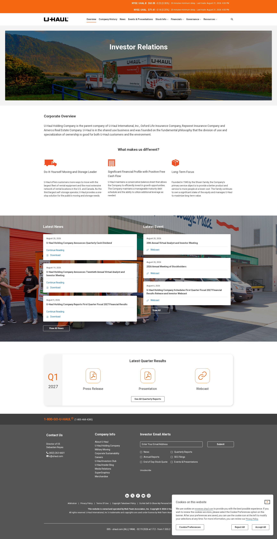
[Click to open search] (231, 19)
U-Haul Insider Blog (108, 465)
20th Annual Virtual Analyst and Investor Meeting (172, 243)
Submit (220, 444)
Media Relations (107, 469)
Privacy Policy (252, 519)
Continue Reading (55, 250)
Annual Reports (151, 457)
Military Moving (106, 449)
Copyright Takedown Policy (124, 503)
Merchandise (105, 476)
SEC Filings (179, 457)
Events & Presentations (186, 462)
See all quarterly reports (147, 399)
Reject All (240, 527)
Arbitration (72, 503)
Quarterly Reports (183, 452)
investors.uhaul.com (204, 509)
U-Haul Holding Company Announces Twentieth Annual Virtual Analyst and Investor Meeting (85, 274)
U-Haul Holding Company (111, 446)
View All (156, 310)
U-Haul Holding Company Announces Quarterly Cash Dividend (79, 243)
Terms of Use (102, 503)
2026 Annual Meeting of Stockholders (166, 266)
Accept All (260, 527)
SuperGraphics (106, 472)
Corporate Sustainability (111, 453)
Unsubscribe (145, 470)
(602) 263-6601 (55, 453)
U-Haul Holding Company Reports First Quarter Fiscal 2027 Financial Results (86, 304)
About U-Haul (105, 442)
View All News (56, 328)
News (146, 452)
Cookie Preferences (190, 527)
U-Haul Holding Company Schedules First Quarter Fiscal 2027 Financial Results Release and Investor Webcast (184, 292)
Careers (103, 457)
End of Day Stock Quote (156, 462)
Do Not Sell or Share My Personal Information (159, 503)
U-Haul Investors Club (109, 461)
